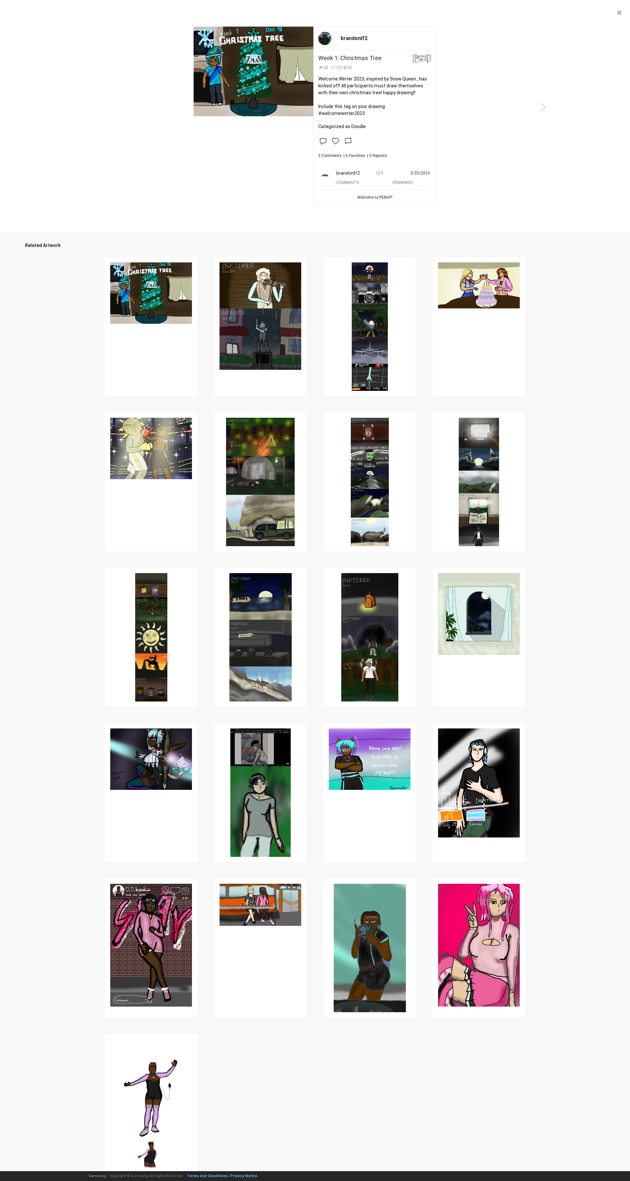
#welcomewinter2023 (341, 113)
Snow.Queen (403, 78)
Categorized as (342, 126)
